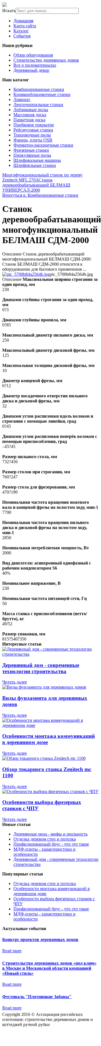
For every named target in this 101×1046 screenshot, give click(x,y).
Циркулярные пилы (32, 155)
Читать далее (14, 682)
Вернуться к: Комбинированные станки (40, 195)
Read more (12, 950)
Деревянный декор (31, 70)
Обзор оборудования (33, 55)
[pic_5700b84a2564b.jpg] (26, 274)
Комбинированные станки (38, 89)
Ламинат (21, 99)
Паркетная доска (29, 119)
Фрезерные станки (31, 150)
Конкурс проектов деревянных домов (40, 939)
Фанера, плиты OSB (32, 140)
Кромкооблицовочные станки (42, 94)
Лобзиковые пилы (30, 109)
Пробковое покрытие (33, 124)
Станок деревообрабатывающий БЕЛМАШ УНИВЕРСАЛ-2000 (36, 185)
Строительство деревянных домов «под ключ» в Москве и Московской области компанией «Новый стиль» (49, 968)
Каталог (21, 30)
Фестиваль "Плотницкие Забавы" (37, 996)
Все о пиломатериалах (34, 65)
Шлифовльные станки (34, 165)
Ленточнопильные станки (38, 104)
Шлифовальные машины (37, 160)
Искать (9, 10)
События (21, 35)
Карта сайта (24, 25)
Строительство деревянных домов (46, 60)
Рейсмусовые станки (33, 129)
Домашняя (23, 20)
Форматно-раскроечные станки (43, 145)
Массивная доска (29, 114)
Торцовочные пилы (32, 135)
